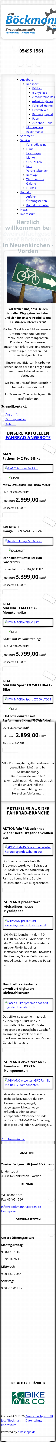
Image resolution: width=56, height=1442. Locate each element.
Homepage (8, 1211)
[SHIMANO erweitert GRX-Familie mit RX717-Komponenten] (28, 1085)
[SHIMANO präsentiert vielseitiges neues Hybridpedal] (28, 925)
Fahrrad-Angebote (28, 437)
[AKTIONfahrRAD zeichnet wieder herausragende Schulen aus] (28, 852)
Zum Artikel (13, 890)
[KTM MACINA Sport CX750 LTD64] (28, 699)
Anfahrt (10, 424)
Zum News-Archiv (13, 1139)
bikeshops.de (27, 1432)
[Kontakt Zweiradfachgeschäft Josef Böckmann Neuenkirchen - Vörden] (18, 72)
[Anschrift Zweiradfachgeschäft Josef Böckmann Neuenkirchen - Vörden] (29, 64)
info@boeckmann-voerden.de (21, 1207)
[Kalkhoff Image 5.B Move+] (23, 541)
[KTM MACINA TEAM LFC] (22, 622)
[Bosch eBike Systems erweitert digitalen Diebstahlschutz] (28, 1007)
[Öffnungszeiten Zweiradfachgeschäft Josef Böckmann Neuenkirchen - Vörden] (20, 64)
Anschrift (11, 414)
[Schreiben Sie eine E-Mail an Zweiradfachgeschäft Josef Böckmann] (38, 64)
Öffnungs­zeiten (15, 419)
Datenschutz (33, 1420)
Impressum (8, 1425)
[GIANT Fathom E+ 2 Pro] (21, 468)
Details (10, 515)
